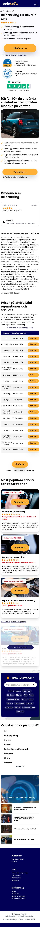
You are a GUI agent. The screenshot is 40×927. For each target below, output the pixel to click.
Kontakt (14, 862)
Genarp (10, 703)
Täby (25, 695)
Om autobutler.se (18, 859)
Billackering (14, 293)
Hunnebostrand (28, 707)
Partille (17, 707)
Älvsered (29, 703)
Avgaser (7, 740)
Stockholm (27, 691)
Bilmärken (15, 880)
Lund (31, 699)
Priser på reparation (19, 899)
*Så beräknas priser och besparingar (13, 55)
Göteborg (10, 695)
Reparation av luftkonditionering (18, 600)
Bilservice (8, 753)
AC (5, 731)
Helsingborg (19, 703)
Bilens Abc (15, 894)
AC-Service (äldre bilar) (13, 511)
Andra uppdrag (11, 735)
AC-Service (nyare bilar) (13, 557)
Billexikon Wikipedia (18, 896)
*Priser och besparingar (20, 873)
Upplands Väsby (13, 699)
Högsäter (20, 711)
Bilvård (7, 758)
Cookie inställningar (10, 919)
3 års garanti (16, 875)
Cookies (27, 919)
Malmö (19, 695)
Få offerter (33, 338)
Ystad (31, 695)
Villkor (21, 919)
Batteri (7, 744)
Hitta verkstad (16, 878)
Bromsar (8, 762)
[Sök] (34, 684)
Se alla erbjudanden (19, 647)
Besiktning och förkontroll (16, 749)
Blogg (14, 891)
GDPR (33, 919)
